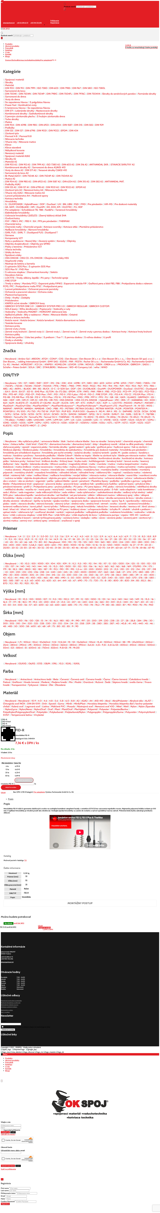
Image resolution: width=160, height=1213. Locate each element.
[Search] (65, 9)
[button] (128, 45)
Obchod (14, 60)
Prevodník (9, 48)
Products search (70, 7)
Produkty (9, 44)
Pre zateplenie (46, 60)
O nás (7, 52)
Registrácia (9, 15)
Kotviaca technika (24, 60)
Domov (8, 60)
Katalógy (8, 50)
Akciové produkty (12, 46)
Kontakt (8, 54)
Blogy (7, 56)
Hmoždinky (35, 60)
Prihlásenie (9, 13)
